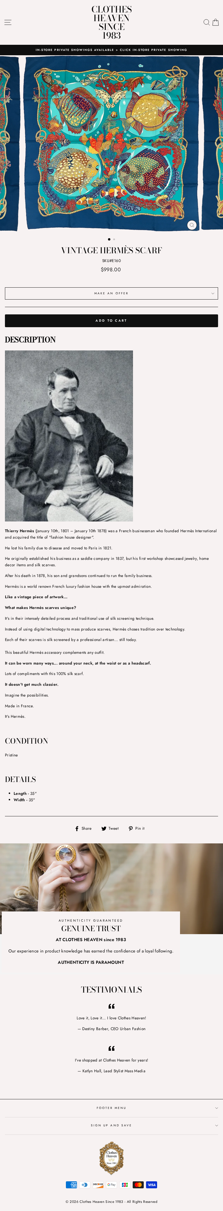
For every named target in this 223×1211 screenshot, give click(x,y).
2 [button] (114, 239)
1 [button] (109, 239)
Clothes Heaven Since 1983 (111, 22)
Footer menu (112, 1108)
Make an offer (111, 293)
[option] (111, 50)
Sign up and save (111, 1125)
